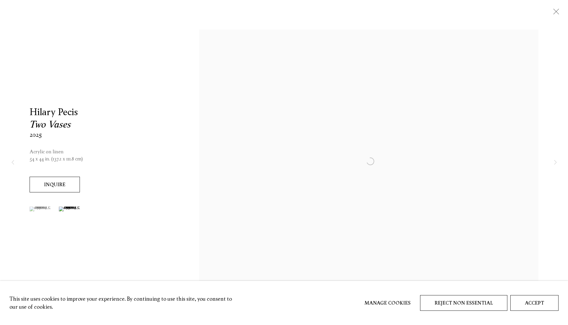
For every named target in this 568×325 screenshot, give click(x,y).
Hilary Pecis (54, 112)
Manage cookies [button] (387, 303)
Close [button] (554, 13)
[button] (41, 209)
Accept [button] (534, 303)
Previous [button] (12, 162)
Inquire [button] (54, 184)
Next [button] (555, 162)
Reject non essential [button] (464, 303)
